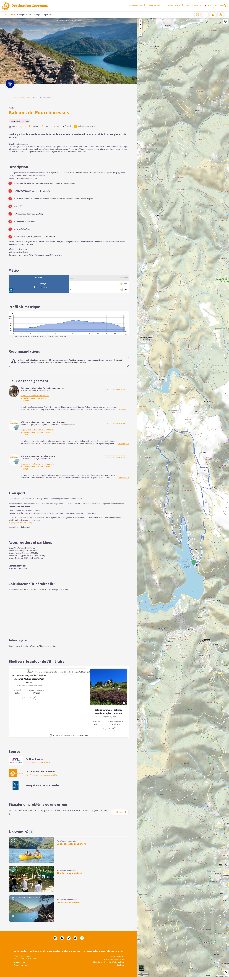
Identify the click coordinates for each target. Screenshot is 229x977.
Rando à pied (24, 98)
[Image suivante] (50, 908)
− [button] (140, 24)
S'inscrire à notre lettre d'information (108, 962)
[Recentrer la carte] (140, 34)
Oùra (54, 646)
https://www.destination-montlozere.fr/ (37, 430)
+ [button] (140, 20)
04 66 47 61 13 (26, 435)
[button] (140, 28)
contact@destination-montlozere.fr (35, 432)
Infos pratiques (35, 14)
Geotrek (120, 965)
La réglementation (134, 5)
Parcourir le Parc (173, 5)
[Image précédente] (13, 908)
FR (208, 5)
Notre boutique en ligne (114, 959)
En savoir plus (192, 5)
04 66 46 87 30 (26, 469)
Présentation (9, 14)
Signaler (119, 812)
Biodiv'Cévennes (117, 956)
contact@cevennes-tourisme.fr (33, 398)
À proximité (48, 14)
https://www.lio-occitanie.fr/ (20, 522)
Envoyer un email (21, 965)
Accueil (14, 98)
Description (22, 14)
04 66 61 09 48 (26, 401)
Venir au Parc (154, 5)
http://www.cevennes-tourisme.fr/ (35, 396)
